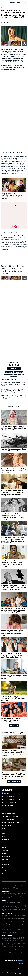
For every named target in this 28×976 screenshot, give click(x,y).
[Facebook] (2, 793)
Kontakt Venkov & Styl (8, 811)
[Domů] (14, 2)
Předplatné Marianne (8, 796)
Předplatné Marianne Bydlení (11, 799)
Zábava (6, 6)
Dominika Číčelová (5, 22)
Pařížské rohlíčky (22, 905)
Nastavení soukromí (8, 819)
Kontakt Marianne (7, 805)
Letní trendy (9, 888)
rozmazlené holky (19, 170)
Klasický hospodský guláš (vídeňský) (12, 907)
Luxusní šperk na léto (8, 897)
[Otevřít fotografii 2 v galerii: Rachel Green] (16, 43)
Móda (3, 833)
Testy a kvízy (18, 885)
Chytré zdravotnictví (20, 894)
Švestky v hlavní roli (16, 902)
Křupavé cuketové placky (6, 902)
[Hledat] (25, 2)
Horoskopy (5, 850)
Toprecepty (5, 879)
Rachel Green (8, 156)
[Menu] (3, 2)
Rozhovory (5, 845)
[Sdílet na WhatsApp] (18, 365)
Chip (3, 873)
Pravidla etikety (4, 885)
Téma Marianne (6, 856)
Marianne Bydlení (13, 781)
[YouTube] (8, 793)
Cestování (6, 887)
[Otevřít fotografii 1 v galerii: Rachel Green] (6, 43)
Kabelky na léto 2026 (16, 896)
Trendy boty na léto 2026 (6, 896)
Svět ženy (5, 870)
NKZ (7, 966)
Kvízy (21, 374)
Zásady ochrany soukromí (10, 816)
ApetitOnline (6, 864)
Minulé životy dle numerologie (15, 893)
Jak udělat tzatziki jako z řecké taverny (9, 906)
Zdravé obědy (15, 888)
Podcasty (4, 853)
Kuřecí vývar (8, 905)
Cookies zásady (6, 825)
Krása (3, 836)
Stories (4, 848)
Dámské (20, 965)
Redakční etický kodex (8, 814)
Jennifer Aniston (5, 235)
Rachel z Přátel (19, 372)
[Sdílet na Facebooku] (10, 365)
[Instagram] (5, 793)
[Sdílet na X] (12, 365)
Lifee (3, 876)
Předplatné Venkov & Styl (9, 802)
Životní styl (5, 839)
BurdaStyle (20, 966)
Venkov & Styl (6, 859)
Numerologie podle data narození (15, 887)
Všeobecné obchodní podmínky (11, 822)
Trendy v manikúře (5, 893)
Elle (3, 867)
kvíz (17, 374)
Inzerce (4, 828)
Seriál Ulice (13, 894)
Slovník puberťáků (11, 885)
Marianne (20, 963)
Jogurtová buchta (15, 905)
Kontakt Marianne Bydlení (10, 808)
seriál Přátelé (14, 376)
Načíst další (14, 725)
